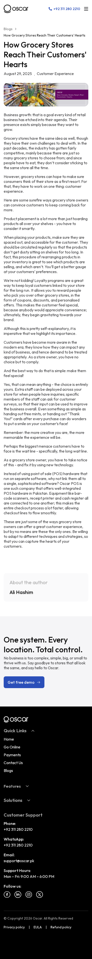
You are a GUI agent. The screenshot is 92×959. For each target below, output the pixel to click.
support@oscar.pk (19, 860)
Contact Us (13, 762)
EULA (38, 927)
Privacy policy (14, 927)
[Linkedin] (17, 894)
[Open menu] (86, 9)
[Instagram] (28, 894)
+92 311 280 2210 (18, 829)
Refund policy (61, 927)
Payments (12, 754)
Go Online (12, 746)
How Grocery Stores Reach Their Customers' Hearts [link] (44, 35)
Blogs (8, 29)
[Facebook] (7, 894)
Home (9, 739)
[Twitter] (39, 894)
